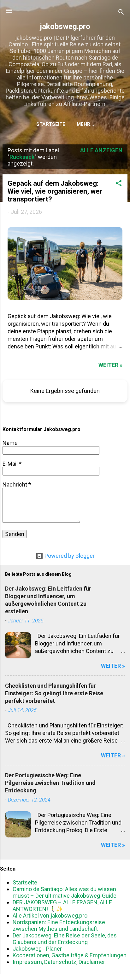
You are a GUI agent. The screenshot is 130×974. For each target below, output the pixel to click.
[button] (118, 184)
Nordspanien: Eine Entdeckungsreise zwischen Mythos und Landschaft (59, 925)
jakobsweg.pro (65, 26)
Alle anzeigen (101, 150)
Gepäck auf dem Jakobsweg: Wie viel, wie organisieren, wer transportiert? (55, 191)
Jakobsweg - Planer (37, 948)
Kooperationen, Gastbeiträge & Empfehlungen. (70, 955)
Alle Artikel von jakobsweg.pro (50, 915)
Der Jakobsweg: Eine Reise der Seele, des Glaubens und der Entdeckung (65, 938)
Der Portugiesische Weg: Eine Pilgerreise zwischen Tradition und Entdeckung (50, 783)
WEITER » (110, 365)
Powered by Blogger (69, 555)
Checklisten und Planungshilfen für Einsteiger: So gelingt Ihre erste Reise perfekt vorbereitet (54, 693)
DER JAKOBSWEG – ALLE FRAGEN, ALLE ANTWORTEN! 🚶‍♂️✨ (62, 905)
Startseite (50, 124)
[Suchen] (121, 12)
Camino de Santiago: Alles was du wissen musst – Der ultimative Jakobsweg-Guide (64, 892)
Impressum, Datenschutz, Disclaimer (59, 962)
